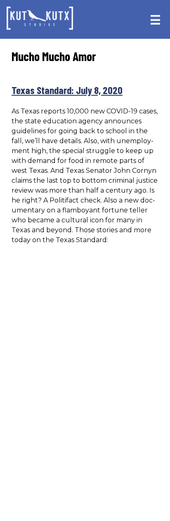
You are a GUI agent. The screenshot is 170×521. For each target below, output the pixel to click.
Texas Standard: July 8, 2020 (67, 90)
